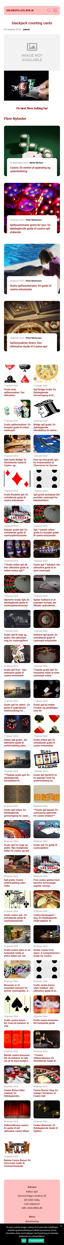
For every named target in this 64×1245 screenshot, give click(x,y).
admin (26, 29)
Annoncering (32, 1221)
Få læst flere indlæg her (32, 108)
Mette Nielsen (36, 163)
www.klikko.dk (34, 1207)
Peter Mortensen (34, 220)
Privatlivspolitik (36, 1241)
